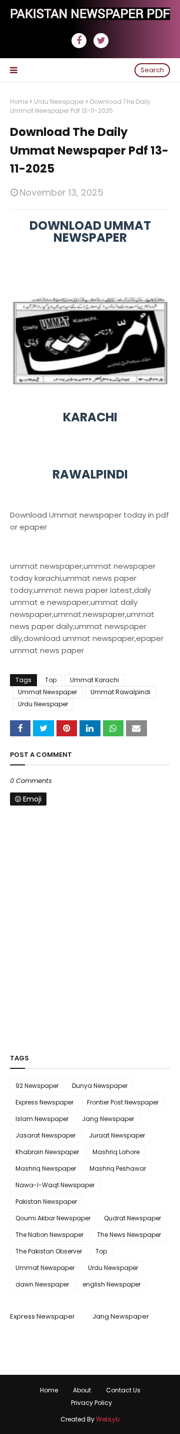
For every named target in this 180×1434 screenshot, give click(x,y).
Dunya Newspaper (100, 1085)
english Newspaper (111, 1284)
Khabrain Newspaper (47, 1152)
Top (50, 680)
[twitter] (101, 40)
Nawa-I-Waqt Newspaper (55, 1185)
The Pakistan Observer (49, 1251)
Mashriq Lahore (116, 1152)
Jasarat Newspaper (46, 1135)
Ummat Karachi (94, 680)
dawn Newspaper (42, 1284)
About (82, 1390)
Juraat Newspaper (117, 1135)
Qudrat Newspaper (132, 1218)
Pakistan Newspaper (46, 1201)
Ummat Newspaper (47, 692)
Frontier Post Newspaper (122, 1102)
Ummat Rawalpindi (120, 692)
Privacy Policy (91, 1402)
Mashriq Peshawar (118, 1168)
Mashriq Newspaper (46, 1168)
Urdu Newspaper (59, 101)
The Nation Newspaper (50, 1234)
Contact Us (123, 1390)
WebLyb (108, 1419)
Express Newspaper (45, 1102)
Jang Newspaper (108, 1118)
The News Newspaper (129, 1234)
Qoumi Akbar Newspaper (53, 1218)
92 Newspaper (37, 1085)
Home (19, 101)
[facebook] (79, 40)
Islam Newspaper (42, 1118)
